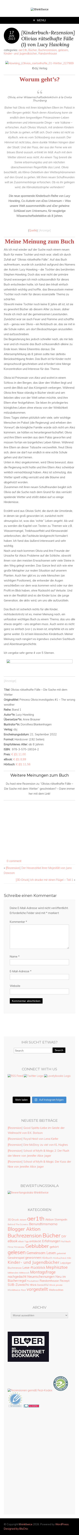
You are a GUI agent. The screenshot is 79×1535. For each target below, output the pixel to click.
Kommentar (18, 922)
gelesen (63, 50)
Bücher (32, 50)
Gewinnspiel (16, 1258)
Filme (10, 1247)
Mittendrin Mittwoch (18, 1272)
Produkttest (33, 1281)
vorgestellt (37, 1289)
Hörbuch (47, 1257)
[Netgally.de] (60, 1390)
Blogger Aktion (24, 1229)
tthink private (55, 1285)
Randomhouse (47, 53)
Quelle (33, 230)
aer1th (23, 50)
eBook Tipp (23, 1241)
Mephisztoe (57, 1267)
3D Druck (13, 1219)
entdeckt (35, 1241)
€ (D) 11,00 (18, 754)
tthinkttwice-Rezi (17, 1289)
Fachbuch (66, 1241)
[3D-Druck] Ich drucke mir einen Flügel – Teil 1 (44, 880)
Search (59, 1050)
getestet (61, 1253)
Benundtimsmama (43, 1224)
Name (15, 956)
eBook (12, 1241)
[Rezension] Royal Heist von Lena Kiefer (33, 1139)
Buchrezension (47, 50)
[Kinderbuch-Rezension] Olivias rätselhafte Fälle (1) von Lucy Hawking (48, 38)
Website (15, 986)
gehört (54, 1247)
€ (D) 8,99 (19, 759)
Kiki (69, 1258)
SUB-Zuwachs (18, 1285)
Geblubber (37, 1246)
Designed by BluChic (16, 1528)
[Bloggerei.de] (31, 1406)
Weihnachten (56, 1289)
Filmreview (19, 1247)
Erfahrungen (51, 1241)
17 (11, 32)
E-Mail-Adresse (20, 971)
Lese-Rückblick (33, 1267)
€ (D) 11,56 (23, 764)
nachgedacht (17, 1276)
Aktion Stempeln (56, 1219)
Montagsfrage (43, 1272)
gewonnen (33, 1257)
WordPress (62, 1524)
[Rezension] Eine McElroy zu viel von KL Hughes (38, 1145)
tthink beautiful (39, 1285)
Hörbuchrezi (60, 1257)
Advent (23, 1219)
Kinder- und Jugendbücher (20, 53)
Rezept (65, 1281)
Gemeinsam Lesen (41, 1252)
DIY (63, 1236)
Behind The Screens (18, 1224)
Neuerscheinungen (41, 1276)
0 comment (14, 861)
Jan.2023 (11, 37)
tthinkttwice (25, 1524)
